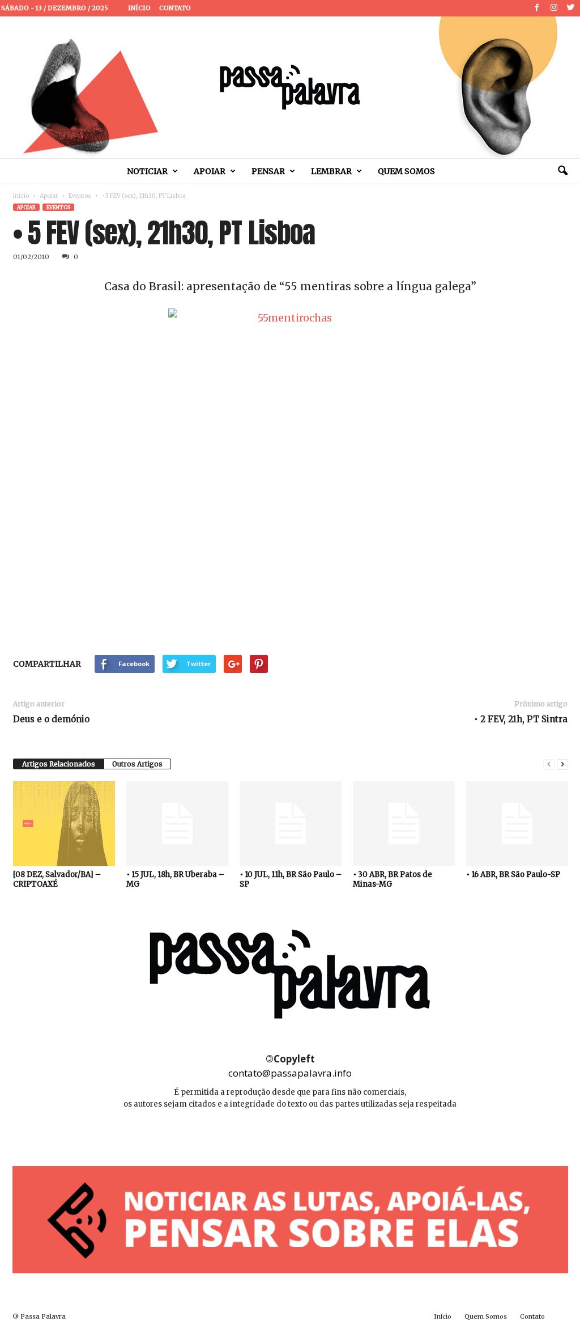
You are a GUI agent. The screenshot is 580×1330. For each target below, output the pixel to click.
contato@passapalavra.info (290, 1072)
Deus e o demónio (51, 719)
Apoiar (209, 171)
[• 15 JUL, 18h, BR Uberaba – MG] (177, 823)
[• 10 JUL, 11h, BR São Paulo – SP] (291, 823)
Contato (175, 8)
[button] (562, 171)
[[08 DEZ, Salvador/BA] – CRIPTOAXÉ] (64, 823)
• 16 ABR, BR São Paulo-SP (513, 874)
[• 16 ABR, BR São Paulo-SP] (517, 823)
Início (139, 8)
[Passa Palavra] (290, 87)
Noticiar (147, 171)
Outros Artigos (137, 764)
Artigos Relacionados (58, 764)
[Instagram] (554, 8)
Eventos (80, 196)
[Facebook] (537, 8)
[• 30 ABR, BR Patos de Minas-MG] (404, 823)
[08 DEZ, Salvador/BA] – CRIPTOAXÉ (57, 879)
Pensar (268, 171)
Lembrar (331, 171)
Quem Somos (406, 171)
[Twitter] (571, 8)
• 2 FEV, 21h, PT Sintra (521, 719)
